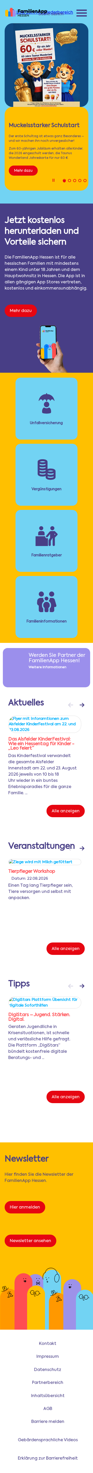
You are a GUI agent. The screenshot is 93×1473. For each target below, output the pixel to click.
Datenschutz (47, 1370)
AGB (47, 1409)
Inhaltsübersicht (48, 1396)
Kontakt (47, 1344)
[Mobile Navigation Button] (81, 14)
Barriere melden (47, 1422)
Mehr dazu (23, 171)
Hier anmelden (25, 1207)
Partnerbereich (47, 1383)
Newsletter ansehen (30, 1241)
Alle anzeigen (66, 811)
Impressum (47, 1357)
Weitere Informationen (47, 667)
